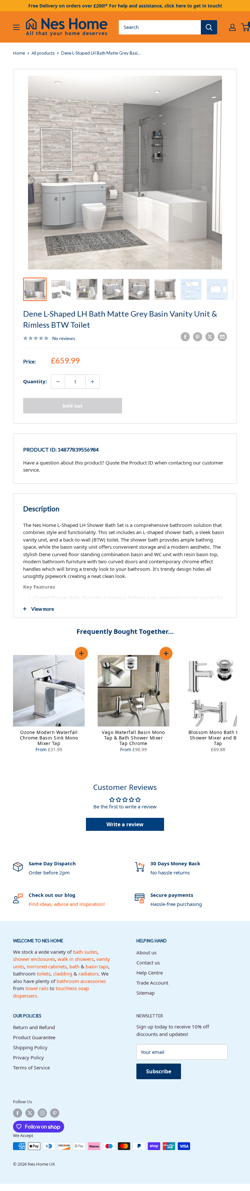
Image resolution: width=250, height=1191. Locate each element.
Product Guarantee (34, 1037)
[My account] (232, 27)
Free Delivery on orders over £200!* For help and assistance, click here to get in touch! (125, 6)
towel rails (37, 988)
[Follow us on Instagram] (42, 1113)
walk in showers (76, 959)
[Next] (243, 705)
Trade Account (152, 982)
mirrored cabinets (47, 966)
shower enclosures (34, 959)
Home (19, 53)
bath (74, 966)
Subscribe (158, 1071)
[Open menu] (16, 27)
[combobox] (160, 27)
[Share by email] (222, 336)
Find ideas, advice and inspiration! (67, 904)
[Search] (209, 27)
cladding (62, 973)
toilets (43, 973)
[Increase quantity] (92, 381)
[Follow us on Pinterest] (54, 1113)
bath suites (85, 952)
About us (146, 952)
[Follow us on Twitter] (30, 1113)
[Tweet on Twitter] (210, 336)
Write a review (125, 824)
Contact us (148, 962)
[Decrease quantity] (58, 381)
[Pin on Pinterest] (197, 336)
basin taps (97, 966)
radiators (88, 973)
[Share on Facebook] (185, 336)
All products (43, 53)
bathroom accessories (81, 981)
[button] (81, 653)
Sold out (72, 405)
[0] (246, 27)
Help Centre (149, 972)
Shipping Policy (30, 1047)
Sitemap (145, 992)
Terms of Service (31, 1067)
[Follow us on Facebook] (17, 1113)
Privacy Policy (28, 1057)
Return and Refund (34, 1027)
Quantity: (35, 381)
